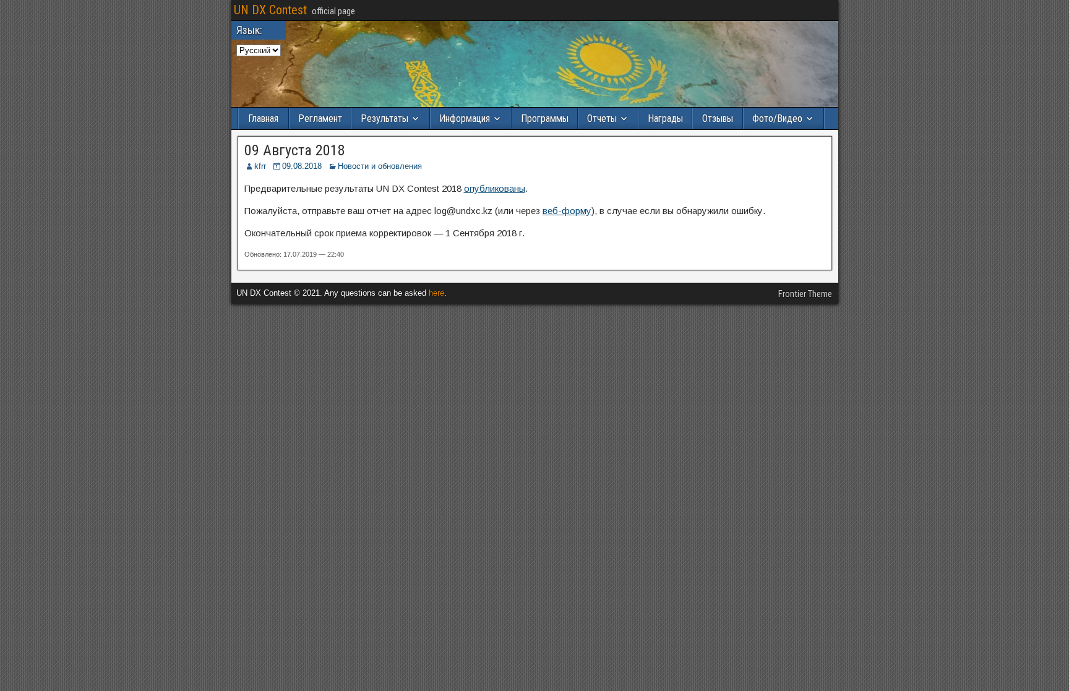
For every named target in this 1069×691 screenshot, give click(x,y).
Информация (464, 118)
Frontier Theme (805, 293)
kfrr (260, 166)
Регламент (320, 118)
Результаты (384, 118)
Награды (665, 118)
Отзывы (717, 118)
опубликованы (494, 188)
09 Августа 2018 (294, 150)
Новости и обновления (380, 166)
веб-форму (567, 210)
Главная (263, 118)
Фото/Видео (777, 118)
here (436, 293)
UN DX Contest (270, 9)
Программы (545, 118)
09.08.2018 (302, 166)
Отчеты (602, 118)
